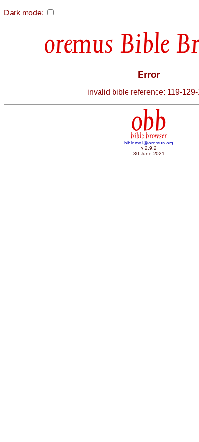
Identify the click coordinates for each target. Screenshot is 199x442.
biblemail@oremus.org (148, 142)
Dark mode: (23, 13)
